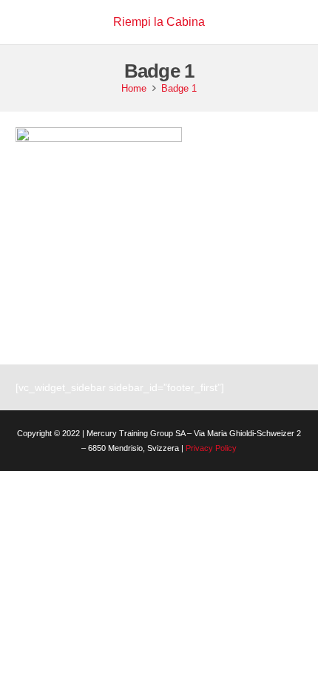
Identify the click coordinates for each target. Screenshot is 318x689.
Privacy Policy (211, 448)
